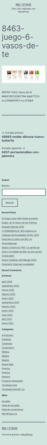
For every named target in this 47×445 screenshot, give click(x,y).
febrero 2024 (8, 306)
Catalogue (7, 343)
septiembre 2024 (10, 302)
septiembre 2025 (10, 286)
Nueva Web (7, 364)
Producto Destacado (12, 381)
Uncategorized (9, 385)
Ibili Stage (23, 4)
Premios (6, 368)
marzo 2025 (8, 290)
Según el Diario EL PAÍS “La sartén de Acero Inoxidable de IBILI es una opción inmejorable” (22, 251)
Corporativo (8, 347)
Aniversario (7, 335)
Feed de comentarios (12, 409)
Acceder (6, 401)
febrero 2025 (8, 294)
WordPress (26, 434)
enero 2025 (8, 298)
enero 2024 (8, 310)
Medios (5, 352)
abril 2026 (7, 281)
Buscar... (6, 185)
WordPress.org (9, 413)
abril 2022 (7, 319)
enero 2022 (8, 323)
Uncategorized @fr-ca (13, 389)
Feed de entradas (11, 405)
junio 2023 (7, 315)
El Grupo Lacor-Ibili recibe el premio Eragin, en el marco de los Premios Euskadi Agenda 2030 (20, 222)
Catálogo (6, 339)
